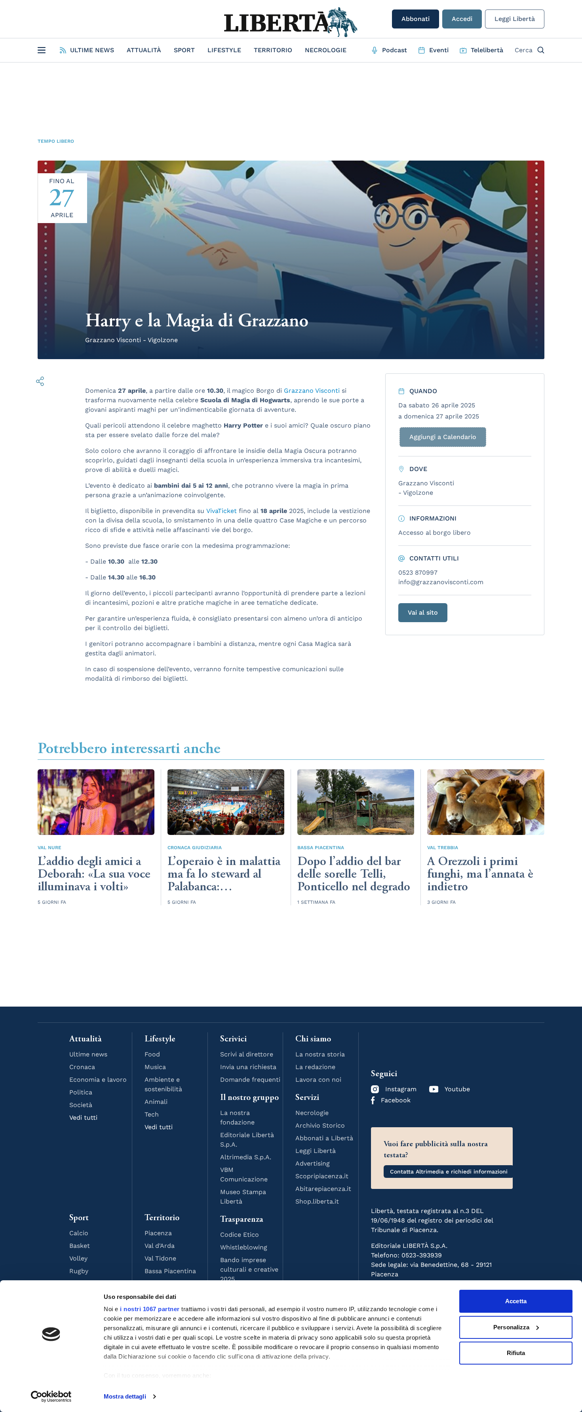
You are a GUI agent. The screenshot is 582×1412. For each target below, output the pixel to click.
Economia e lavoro (98, 1079)
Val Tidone (160, 1258)
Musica (155, 1067)
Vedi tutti (83, 1117)
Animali (156, 1101)
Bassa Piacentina (320, 847)
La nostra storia (320, 1054)
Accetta (516, 1301)
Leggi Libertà (515, 19)
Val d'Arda (160, 1245)
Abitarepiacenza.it (323, 1188)
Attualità (144, 50)
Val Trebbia (442, 847)
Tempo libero (56, 141)
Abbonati (415, 19)
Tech (152, 1114)
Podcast (394, 50)
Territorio (273, 50)
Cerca (524, 50)
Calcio (78, 1233)
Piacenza (158, 1233)
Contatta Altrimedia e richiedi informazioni (449, 1171)
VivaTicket (221, 511)
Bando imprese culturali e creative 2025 (249, 1269)
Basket (79, 1245)
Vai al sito (423, 612)
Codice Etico (239, 1234)
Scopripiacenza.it (321, 1176)
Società (80, 1105)
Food (152, 1054)
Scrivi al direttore (246, 1054)
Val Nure (49, 847)
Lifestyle (224, 50)
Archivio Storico (320, 1125)
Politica (80, 1092)
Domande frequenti (250, 1079)
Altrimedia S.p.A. (245, 1157)
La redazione (315, 1067)
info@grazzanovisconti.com (440, 582)
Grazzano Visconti (312, 390)
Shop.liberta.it (317, 1201)
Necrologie (325, 50)
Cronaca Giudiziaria (194, 847)
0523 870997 (417, 572)
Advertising (312, 1163)
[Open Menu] (42, 50)
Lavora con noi (318, 1079)
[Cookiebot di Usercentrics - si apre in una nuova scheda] (51, 1397)
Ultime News (92, 50)
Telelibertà (487, 50)
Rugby (78, 1271)
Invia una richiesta (248, 1067)
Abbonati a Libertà (324, 1138)
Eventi (439, 50)
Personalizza (511, 1327)
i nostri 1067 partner (150, 1309)
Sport (184, 50)
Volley (78, 1258)
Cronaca (82, 1067)
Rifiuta (516, 1353)
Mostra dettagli (125, 1396)
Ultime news (88, 1054)
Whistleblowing (243, 1247)
